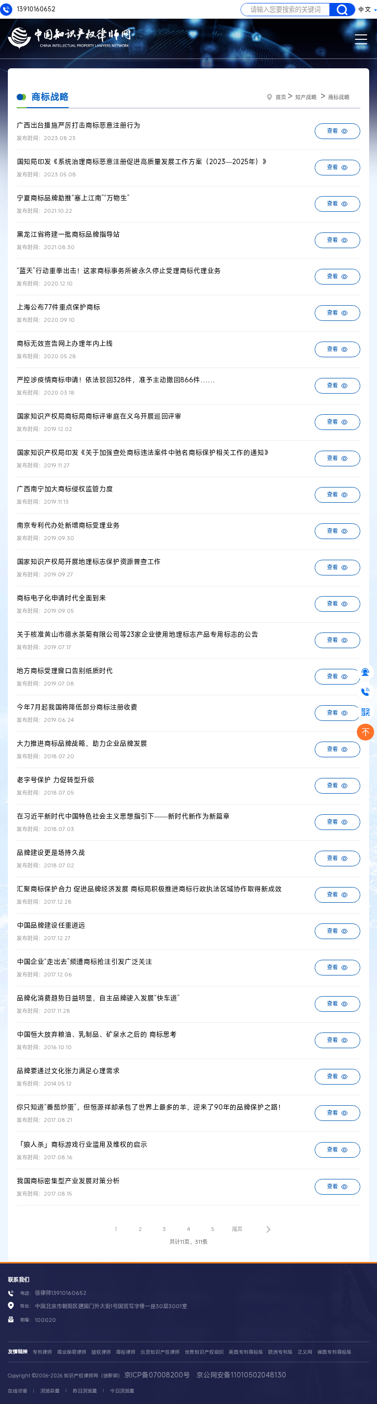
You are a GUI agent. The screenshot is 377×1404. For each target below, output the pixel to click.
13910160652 (35, 9)
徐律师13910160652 (60, 1292)
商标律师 (125, 1352)
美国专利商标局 (246, 1352)
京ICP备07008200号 (157, 1374)
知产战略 (306, 97)
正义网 (304, 1352)
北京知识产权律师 (160, 1352)
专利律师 (42, 1352)
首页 (280, 97)
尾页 (237, 1228)
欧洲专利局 (280, 1352)
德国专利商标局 (334, 1352)
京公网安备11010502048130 (241, 1374)
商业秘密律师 (71, 1352)
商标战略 (339, 97)
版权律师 (101, 1352)
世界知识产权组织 (204, 1352)
